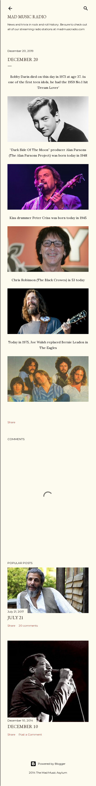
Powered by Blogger (51, 763)
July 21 (15, 617)
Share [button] (11, 422)
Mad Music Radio (26, 16)
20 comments (28, 625)
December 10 (22, 726)
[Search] (86, 7)
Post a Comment (30, 734)
